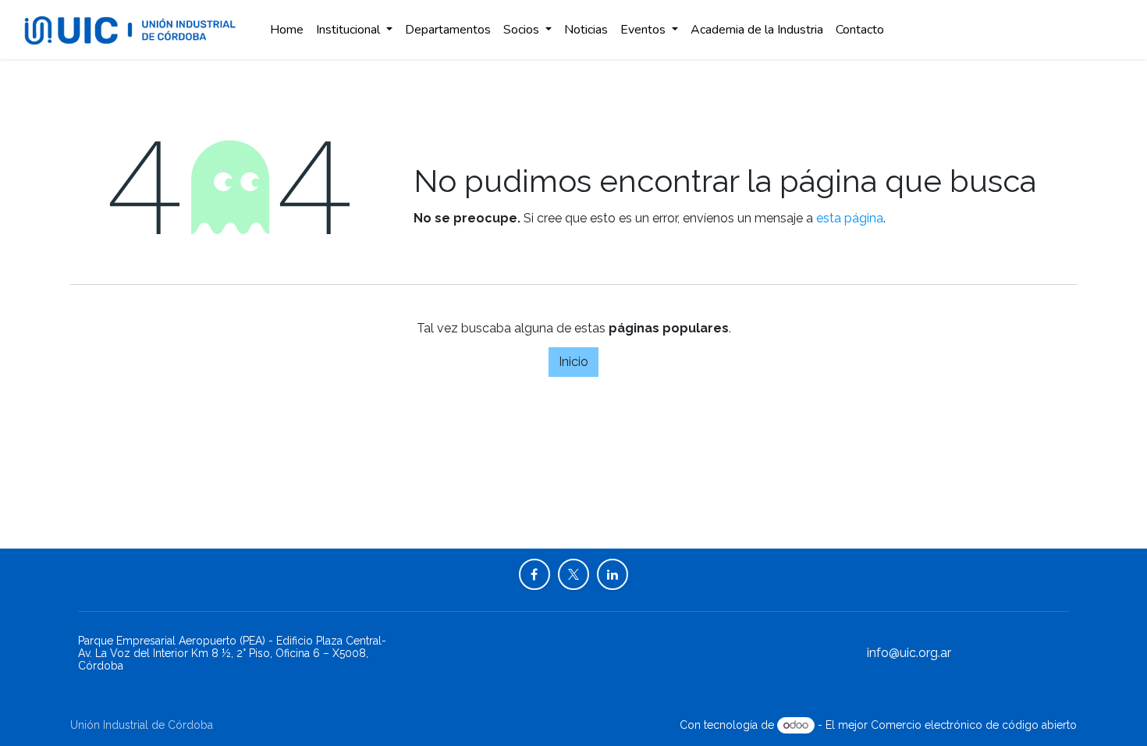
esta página (849, 218)
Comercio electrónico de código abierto (974, 725)
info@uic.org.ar (909, 652)
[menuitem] (287, 29)
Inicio (573, 361)
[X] (573, 574)
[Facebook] (534, 574)
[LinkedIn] (612, 574)
